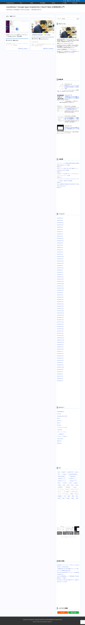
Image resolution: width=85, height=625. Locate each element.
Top (8, 16)
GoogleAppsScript (62, 416)
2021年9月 (60, 317)
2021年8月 (60, 319)
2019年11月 (60, 367)
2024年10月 (60, 240)
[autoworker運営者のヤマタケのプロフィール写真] (43, 26)
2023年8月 (60, 265)
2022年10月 (60, 288)
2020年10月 (60, 342)
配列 (77, 498)
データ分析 (66, 491)
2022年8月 (60, 292)
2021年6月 (60, 324)
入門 (65, 496)
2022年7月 (60, 294)
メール (59, 493)
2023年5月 (60, 272)
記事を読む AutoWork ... (48, 48)
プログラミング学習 (62, 436)
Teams (77, 485)
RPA (58, 422)
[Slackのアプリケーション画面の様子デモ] (17, 26)
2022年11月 (60, 285)
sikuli (64, 485)
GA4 (59, 413)
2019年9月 (60, 371)
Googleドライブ (73, 480)
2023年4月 (60, 274)
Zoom (75, 487)
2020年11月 (60, 340)
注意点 (72, 498)
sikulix (68, 485)
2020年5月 (60, 353)
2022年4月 (60, 301)
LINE (70, 482)
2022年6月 (60, 297)
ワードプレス (65, 493)
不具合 (71, 493)
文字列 (59, 498)
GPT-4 (59, 482)
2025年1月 (60, 236)
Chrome (76, 472)
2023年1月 (60, 281)
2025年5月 (60, 231)
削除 (69, 496)
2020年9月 (60, 344)
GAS (59, 474)
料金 (64, 498)
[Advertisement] (68, 66)
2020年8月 (60, 346)
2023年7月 (60, 267)
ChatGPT (64, 472)
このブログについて (44, 38)
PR (58, 418)
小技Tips (16, 40)
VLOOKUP (60, 487)
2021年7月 (60, 322)
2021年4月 (60, 328)
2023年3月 (60, 276)
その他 (59, 429)
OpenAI (75, 482)
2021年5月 (60, 326)
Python (59, 420)
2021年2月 (60, 333)
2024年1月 (60, 254)
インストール (60, 489)
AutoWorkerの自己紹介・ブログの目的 (41, 34)
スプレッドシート (61, 431)
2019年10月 (60, 369)
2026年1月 (60, 220)
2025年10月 (60, 224)
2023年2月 (60, 279)
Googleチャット (72, 478)
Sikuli (59, 425)
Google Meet (72, 476)
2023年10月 (60, 261)
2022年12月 (60, 283)
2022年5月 (60, 299)
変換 (73, 496)
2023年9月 (60, 263)
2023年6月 (60, 270)
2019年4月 (60, 380)
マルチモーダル (74, 491)
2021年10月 (60, 315)
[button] (59, 529)
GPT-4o (65, 482)
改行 (77, 496)
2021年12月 (60, 310)
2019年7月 (60, 376)
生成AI (59, 443)
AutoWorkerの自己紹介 (68, 43)
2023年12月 (60, 256)
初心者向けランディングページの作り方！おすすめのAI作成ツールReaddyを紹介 (72, 87)
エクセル (67, 489)
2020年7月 (60, 349)
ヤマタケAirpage (70, 52)
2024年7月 (60, 245)
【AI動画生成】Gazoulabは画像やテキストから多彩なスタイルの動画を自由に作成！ (72, 98)
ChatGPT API (70, 472)
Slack (72, 485)
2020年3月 (60, 358)
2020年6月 (60, 351)
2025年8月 (60, 227)
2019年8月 (60, 373)
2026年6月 (60, 218)
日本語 (68, 498)
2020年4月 (60, 355)
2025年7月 (60, 229)
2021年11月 (60, 312)
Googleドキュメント (62, 480)
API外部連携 (60, 411)
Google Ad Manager (73, 474)
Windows (68, 487)
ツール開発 (60, 434)
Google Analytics (61, 476)
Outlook (59, 485)
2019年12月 (60, 364)
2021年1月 (60, 335)
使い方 (76, 493)
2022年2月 (60, 306)
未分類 (59, 440)
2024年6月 (60, 247)
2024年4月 (60, 249)
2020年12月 (60, 337)
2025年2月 (60, 233)
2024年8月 (60, 243)
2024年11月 (60, 238)
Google (64, 474)
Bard (59, 472)
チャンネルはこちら (72, 49)
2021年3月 (60, 331)
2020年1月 (60, 362)
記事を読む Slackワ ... (23, 48)
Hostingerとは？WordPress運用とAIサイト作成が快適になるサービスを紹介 (72, 128)
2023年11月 (60, 258)
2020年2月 (60, 360)
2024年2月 (60, 252)
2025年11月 (60, 222)
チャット (60, 491)
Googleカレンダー (62, 478)
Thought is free (49, 621)
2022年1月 (60, 308)
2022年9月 (60, 290)
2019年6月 (60, 378)
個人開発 (60, 496)
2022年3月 (60, 303)
